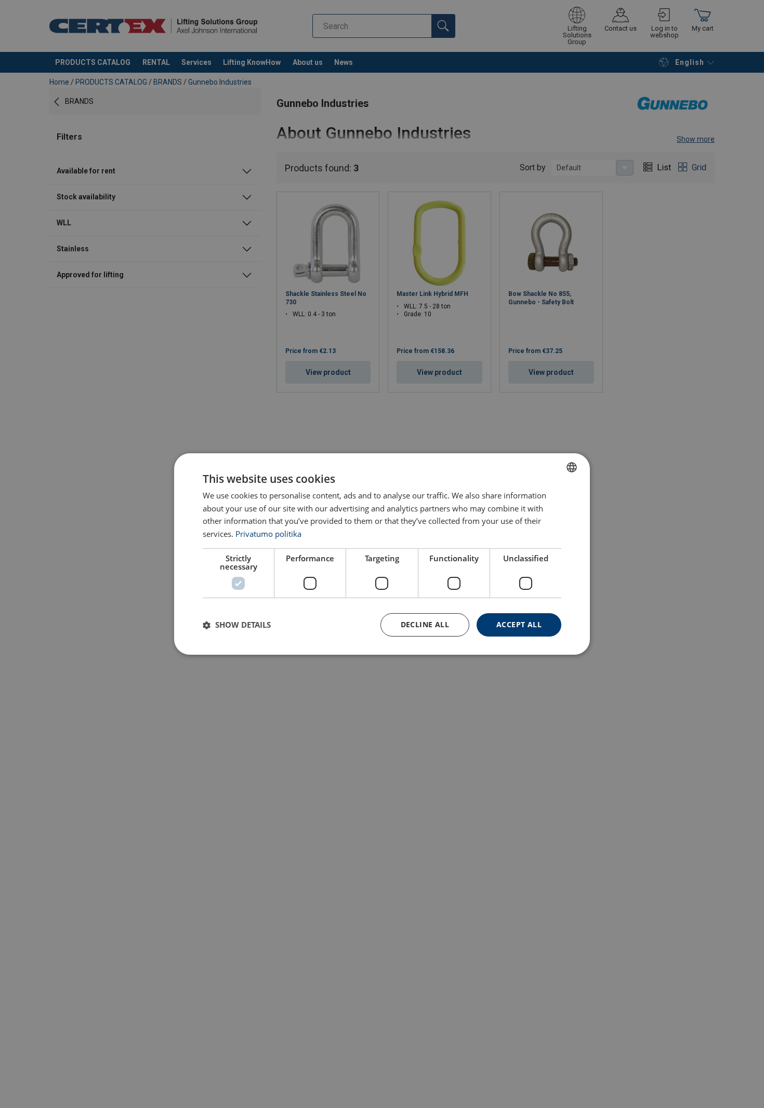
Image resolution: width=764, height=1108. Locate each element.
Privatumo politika (268, 534)
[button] (237, 625)
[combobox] (572, 467)
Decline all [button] (425, 624)
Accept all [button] (519, 624)
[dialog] (382, 554)
